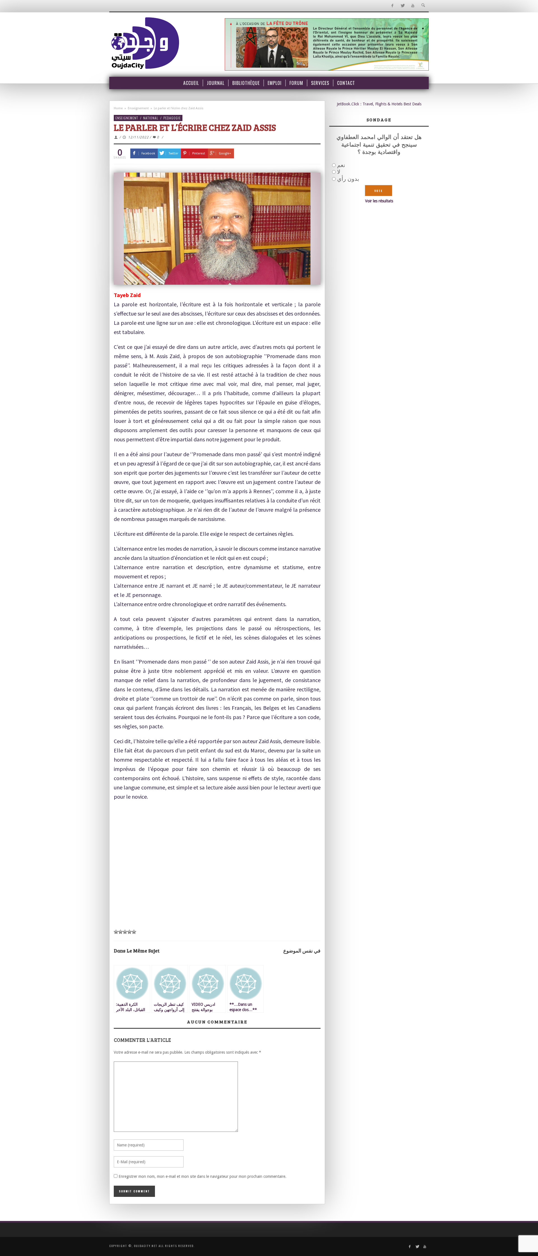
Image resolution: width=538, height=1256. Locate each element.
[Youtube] (413, 5)
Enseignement (138, 108)
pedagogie (172, 117)
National (150, 117)
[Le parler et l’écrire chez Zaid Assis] (217, 229)
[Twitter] (402, 5)
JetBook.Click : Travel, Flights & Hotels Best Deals (379, 104)
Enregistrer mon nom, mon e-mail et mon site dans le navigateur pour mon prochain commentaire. (202, 1176)
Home (118, 108)
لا (338, 171)
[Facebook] (392, 5)
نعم (341, 165)
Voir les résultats (379, 201)
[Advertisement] (217, 884)
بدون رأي (348, 178)
